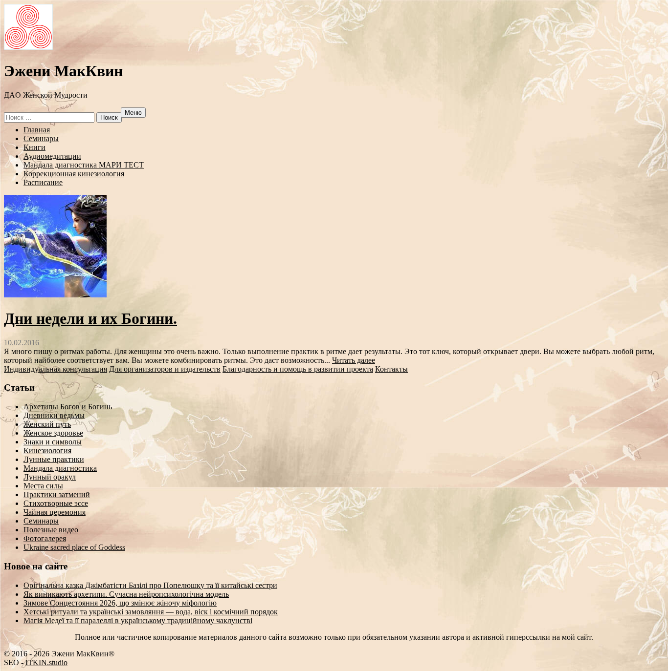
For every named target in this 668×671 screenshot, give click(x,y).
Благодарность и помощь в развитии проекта (298, 369)
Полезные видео (50, 529)
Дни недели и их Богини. (90, 318)
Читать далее (353, 360)
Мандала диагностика (60, 468)
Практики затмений (56, 494)
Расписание (43, 182)
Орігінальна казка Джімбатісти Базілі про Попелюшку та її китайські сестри (150, 585)
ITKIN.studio (46, 662)
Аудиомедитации (52, 156)
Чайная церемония (54, 512)
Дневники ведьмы (54, 415)
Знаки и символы (52, 442)
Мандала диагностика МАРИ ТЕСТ (83, 165)
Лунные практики (53, 459)
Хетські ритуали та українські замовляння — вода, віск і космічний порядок (150, 612)
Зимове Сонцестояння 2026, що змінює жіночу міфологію (120, 603)
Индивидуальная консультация (55, 369)
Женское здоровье (53, 433)
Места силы (43, 486)
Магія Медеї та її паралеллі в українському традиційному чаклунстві (137, 620)
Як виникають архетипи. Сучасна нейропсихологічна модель (126, 594)
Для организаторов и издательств (165, 369)
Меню (133, 112)
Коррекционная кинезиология (73, 173)
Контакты (391, 369)
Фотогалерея (44, 538)
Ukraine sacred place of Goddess (74, 547)
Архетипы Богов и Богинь (67, 406)
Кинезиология (47, 450)
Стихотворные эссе (55, 503)
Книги (34, 147)
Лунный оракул (49, 477)
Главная (36, 130)
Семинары (41, 138)
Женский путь (47, 424)
